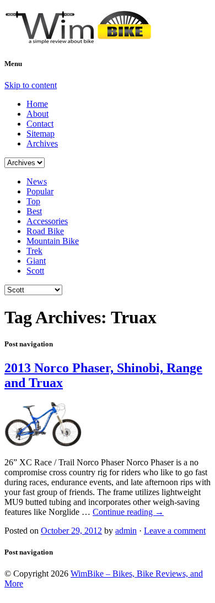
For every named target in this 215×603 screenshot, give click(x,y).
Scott (35, 270)
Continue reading (128, 512)
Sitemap (40, 133)
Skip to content (30, 85)
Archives (42, 143)
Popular (39, 191)
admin (126, 530)
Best (34, 211)
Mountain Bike (52, 241)
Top (33, 201)
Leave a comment (175, 530)
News (36, 181)
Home (37, 103)
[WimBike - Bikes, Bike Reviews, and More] (87, 39)
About (37, 113)
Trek (34, 251)
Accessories (47, 221)
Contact (39, 123)
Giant (36, 260)
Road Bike (45, 231)
